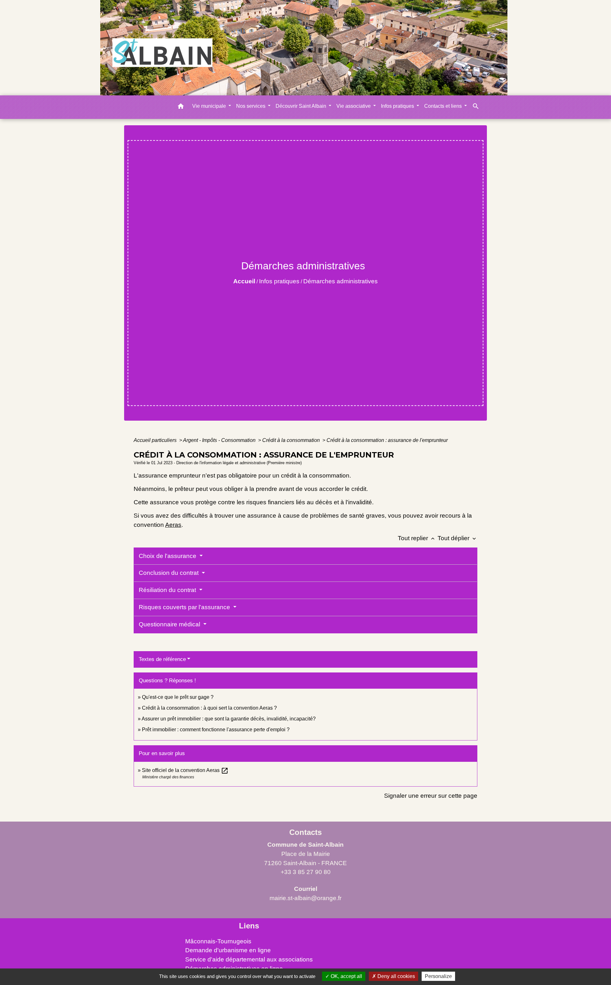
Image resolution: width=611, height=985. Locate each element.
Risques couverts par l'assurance (185, 607)
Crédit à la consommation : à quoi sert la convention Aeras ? (209, 708)
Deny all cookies (395, 976)
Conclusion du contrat (169, 572)
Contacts (305, 832)
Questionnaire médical (170, 624)
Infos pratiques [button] (398, 106)
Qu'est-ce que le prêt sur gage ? (178, 697)
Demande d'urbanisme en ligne (228, 950)
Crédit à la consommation (291, 440)
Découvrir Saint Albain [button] (301, 106)
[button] (181, 107)
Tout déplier (457, 538)
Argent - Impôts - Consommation (220, 440)
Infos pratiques (279, 281)
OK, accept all (345, 976)
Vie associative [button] (354, 106)
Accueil (244, 281)
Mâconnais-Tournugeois (218, 941)
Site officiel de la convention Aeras (185, 770)
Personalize (438, 976)
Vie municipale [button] (209, 106)
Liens (249, 925)
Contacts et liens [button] (443, 106)
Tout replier (417, 538)
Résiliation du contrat (168, 590)
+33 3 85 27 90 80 (306, 872)
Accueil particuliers (156, 440)
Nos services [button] (251, 106)
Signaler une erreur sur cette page (430, 795)
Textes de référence (162, 659)
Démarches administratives (340, 281)
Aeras (173, 524)
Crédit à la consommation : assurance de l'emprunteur (387, 440)
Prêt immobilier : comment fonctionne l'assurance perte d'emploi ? (216, 729)
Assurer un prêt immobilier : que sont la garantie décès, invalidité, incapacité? (229, 718)
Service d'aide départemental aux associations (249, 959)
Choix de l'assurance (168, 556)
